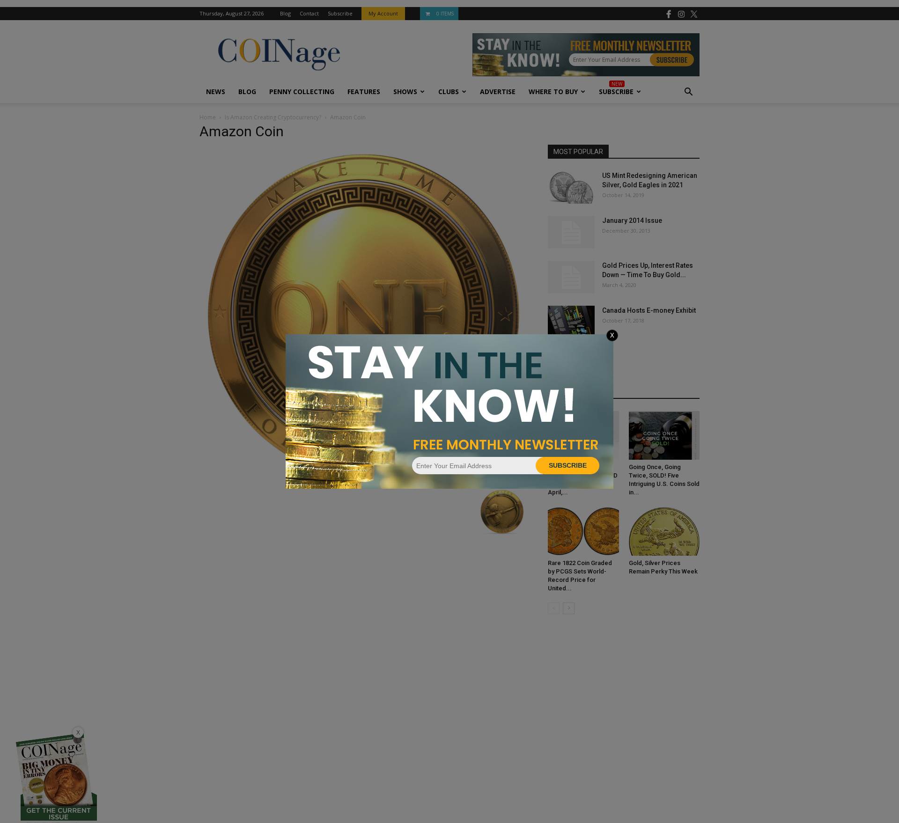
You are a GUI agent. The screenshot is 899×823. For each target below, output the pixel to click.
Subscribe (568, 465)
